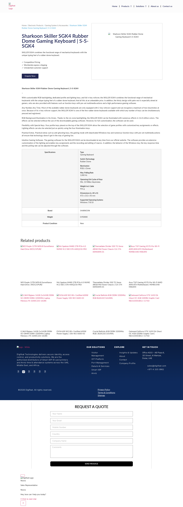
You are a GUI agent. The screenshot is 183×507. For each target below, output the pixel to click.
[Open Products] (131, 6)
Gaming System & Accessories (56, 25)
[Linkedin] (18, 371)
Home (24, 25)
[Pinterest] (45, 371)
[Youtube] (39, 371)
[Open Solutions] (146, 6)
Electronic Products (35, 25)
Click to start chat (29, 499)
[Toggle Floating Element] (23, 503)
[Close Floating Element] (23, 475)
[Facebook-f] (29, 371)
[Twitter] (34, 371)
